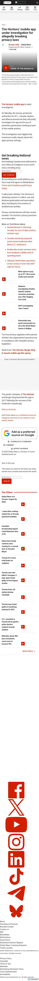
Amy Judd (15, 45)
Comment (10, 445)
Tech (4, 25)
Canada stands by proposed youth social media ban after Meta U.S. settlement (19, 241)
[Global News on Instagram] (16, 850)
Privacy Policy (5, 958)
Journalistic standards (20, 441)
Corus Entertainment (8, 972)
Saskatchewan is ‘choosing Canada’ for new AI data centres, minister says (21, 230)
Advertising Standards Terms (12, 969)
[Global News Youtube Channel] (16, 832)
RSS (1, 932)
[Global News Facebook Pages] (16, 798)
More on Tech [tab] (8, 224)
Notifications (5, 937)
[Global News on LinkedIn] (16, 867)
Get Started (8, 175)
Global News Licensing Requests (13, 945)
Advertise (4, 966)
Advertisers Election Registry (11, 943)
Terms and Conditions (11, 185)
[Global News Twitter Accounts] (16, 815)
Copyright (4, 961)
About (2, 921)
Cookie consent (6, 948)
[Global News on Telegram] (16, 901)
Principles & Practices (9, 924)
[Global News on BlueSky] (16, 919)
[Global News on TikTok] (16, 884)
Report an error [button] (21, 449)
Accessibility (5, 974)
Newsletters (5, 935)
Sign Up (6, 481)
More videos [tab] (19, 224)
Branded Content (7, 927)
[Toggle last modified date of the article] (32, 47)
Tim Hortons (28, 394)
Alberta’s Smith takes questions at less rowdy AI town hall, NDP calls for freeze (21, 263)
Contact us (4, 929)
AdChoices (34, 979)
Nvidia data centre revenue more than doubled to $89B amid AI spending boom (21, 252)
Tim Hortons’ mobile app (13, 104)
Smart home (5, 940)
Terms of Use (5, 964)
